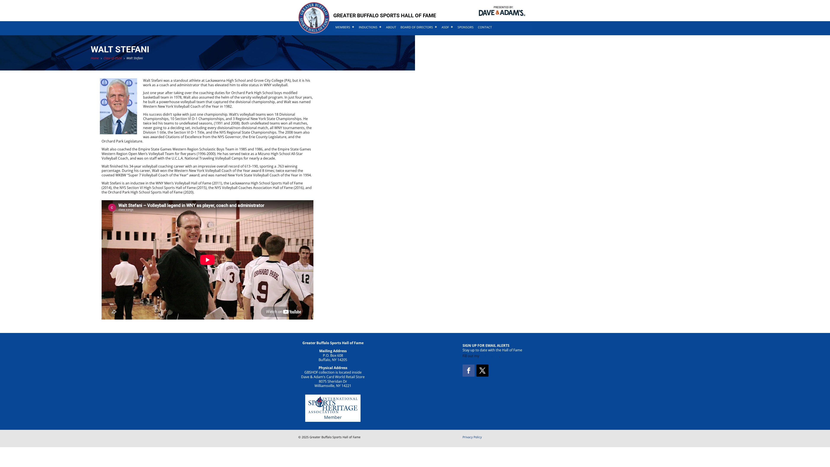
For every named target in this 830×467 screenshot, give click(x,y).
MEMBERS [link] (342, 27)
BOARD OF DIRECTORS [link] (417, 27)
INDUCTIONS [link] (368, 27)
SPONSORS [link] (466, 27)
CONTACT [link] (485, 27)
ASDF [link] (445, 27)
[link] (314, 32)
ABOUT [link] (391, 27)
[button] (469, 371)
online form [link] (489, 355)
